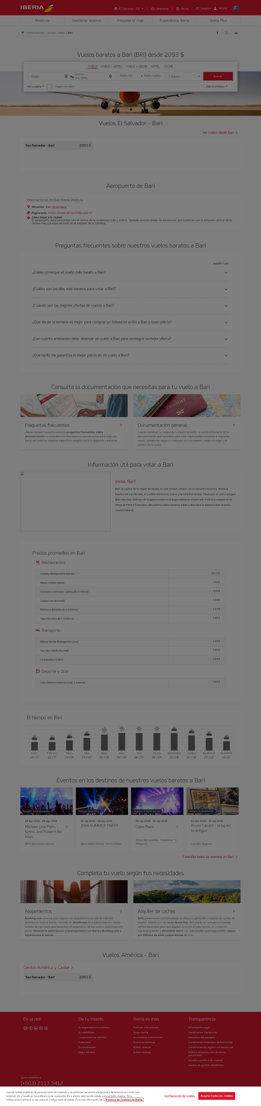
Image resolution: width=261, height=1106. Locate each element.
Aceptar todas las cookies (216, 1096)
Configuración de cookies (179, 1096)
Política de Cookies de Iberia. (124, 1099)
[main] (130, 1096)
